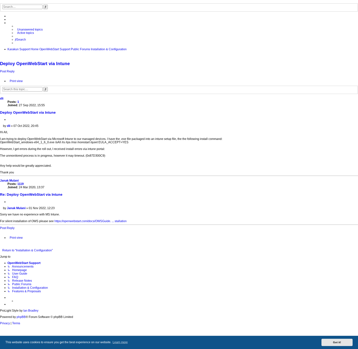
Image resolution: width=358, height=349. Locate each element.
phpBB (21, 316)
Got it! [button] (337, 342)
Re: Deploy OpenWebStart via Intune (31, 194)
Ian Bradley (30, 310)
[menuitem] (8, 16)
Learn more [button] (120, 342)
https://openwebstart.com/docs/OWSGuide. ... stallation (90, 221)
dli (1, 98)
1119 (20, 183)
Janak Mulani (9, 180)
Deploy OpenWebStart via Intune (35, 63)
